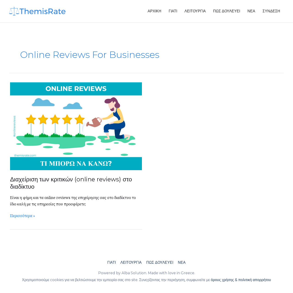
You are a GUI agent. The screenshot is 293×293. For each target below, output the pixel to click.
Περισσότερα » (22, 215)
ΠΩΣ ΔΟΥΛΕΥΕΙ (226, 11)
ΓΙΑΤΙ (173, 11)
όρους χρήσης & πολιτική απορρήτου (241, 280)
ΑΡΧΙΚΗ (154, 11)
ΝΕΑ (251, 11)
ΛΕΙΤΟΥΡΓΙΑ (195, 11)
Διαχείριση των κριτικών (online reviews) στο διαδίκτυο (71, 183)
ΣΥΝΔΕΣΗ (271, 11)
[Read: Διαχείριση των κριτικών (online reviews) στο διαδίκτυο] (76, 125)
